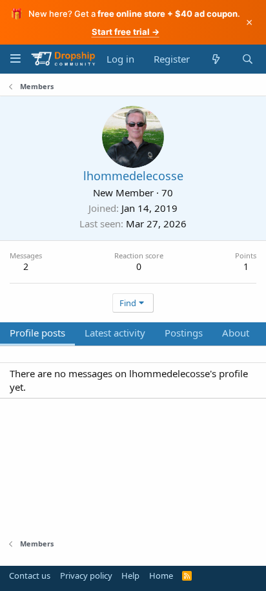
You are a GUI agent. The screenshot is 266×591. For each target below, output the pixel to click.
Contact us (29, 575)
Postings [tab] (184, 332)
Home (161, 575)
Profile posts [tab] (37, 332)
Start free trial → (125, 31)
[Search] (247, 59)
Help (130, 575)
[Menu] (15, 58)
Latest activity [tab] (115, 332)
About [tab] (235, 332)
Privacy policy (86, 575)
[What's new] (215, 59)
